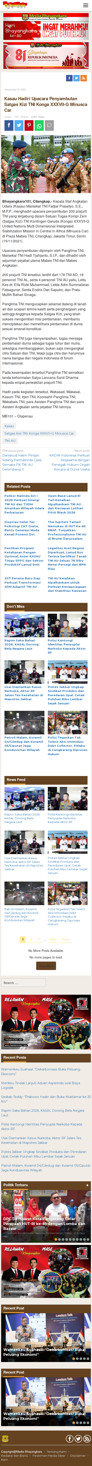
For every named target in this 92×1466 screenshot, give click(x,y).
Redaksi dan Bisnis (14, 1455)
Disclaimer (78, 1455)
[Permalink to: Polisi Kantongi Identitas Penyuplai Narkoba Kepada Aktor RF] (68, 625)
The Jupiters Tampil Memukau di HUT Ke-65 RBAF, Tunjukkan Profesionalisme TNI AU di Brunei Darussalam (67, 530)
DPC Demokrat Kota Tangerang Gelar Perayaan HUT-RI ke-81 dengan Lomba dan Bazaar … (44, 1224)
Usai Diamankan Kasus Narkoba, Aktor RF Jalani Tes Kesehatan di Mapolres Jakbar (23, 863)
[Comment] (49, 125)
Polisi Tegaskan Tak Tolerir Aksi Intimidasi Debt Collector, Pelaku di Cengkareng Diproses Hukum (68, 746)
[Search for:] (23, 982)
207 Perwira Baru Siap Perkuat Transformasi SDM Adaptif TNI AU (22, 582)
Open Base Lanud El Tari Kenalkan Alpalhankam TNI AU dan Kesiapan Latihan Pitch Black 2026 (65, 504)
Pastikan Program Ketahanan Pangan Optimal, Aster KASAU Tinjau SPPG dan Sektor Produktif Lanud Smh (24, 556)
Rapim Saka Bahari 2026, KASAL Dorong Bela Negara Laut (21, 644)
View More (46, 966)
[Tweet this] (19, 125)
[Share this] (8, 125)
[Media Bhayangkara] (15, 5)
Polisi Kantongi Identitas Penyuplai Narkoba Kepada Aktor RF (65, 818)
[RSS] (84, 78)
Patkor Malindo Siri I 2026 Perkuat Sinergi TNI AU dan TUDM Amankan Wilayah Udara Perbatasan (24, 504)
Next (66, 939)
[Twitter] (76, 78)
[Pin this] (29, 125)
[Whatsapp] (39, 125)
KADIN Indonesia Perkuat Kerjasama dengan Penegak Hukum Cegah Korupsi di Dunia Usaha (69, 460)
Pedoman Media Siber (49, 1455)
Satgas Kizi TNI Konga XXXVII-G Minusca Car (39, 433)
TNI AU (10, 441)
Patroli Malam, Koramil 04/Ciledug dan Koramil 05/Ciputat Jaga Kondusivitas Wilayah (21, 914)
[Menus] (86, 5)
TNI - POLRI (21, 116)
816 (53, 939)
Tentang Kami (57, 1451)
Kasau (9, 426)
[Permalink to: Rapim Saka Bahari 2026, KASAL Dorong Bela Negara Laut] (24, 625)
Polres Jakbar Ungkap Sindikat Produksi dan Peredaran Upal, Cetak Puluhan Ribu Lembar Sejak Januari (66, 695)
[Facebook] (69, 78)
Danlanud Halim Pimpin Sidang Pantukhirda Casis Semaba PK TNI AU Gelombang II (22, 460)
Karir (4, 1459)
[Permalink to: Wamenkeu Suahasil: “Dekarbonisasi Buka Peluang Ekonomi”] (46, 1337)
